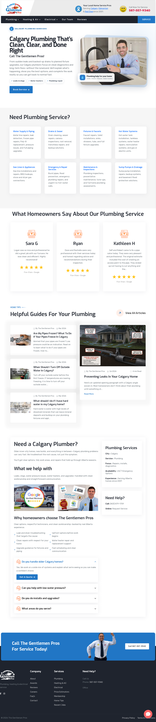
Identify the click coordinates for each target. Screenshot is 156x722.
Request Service (119, 509)
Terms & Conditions (146, 718)
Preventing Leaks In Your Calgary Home (111, 377)
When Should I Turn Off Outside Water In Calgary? (51, 369)
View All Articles (135, 313)
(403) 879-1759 (117, 504)
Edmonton (103, 8)
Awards (33, 683)
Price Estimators (61, 692)
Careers (33, 692)
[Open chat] (148, 714)
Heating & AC (60, 683)
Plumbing (11, 19)
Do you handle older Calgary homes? (42, 561)
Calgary (94, 8)
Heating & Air (31, 19)
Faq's (32, 696)
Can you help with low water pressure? (44, 588)
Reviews (82, 19)
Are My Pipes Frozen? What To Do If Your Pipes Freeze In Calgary (52, 335)
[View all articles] (120, 313)
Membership (59, 696)
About (33, 679)
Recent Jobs (60, 705)
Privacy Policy (128, 718)
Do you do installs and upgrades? (40, 598)
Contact (34, 700)
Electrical (50, 19)
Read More (89, 394)
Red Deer (89, 11)
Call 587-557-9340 (137, 646)
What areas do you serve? (36, 608)
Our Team (67, 19)
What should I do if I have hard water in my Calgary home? (50, 402)
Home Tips (59, 700)
